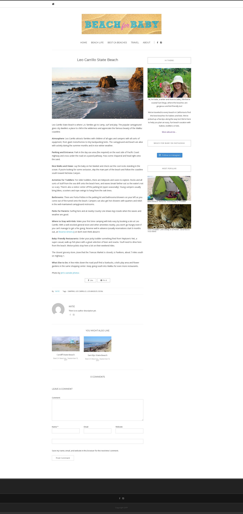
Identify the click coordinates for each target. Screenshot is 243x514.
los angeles (92, 291)
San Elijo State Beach (97, 355)
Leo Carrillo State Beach (97, 60)
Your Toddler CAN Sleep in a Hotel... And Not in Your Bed (169, 230)
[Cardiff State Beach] (66, 345)
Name (55, 427)
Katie (57, 291)
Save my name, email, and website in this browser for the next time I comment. (85, 451)
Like (91, 280)
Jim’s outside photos (70, 272)
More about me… (169, 132)
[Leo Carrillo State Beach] (97, 95)
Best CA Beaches (117, 42)
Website (119, 427)
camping (71, 291)
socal (100, 291)
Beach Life (97, 42)
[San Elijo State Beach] (98, 345)
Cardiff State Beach (66, 355)
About (146, 42)
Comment (56, 398)
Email (86, 427)
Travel (135, 42)
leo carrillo (81, 291)
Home (83, 42)
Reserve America (66, 231)
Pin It (105, 280)
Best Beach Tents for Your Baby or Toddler (167, 201)
